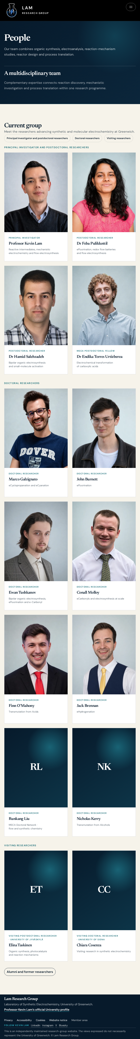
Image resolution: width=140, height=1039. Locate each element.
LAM (27, 8)
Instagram (47, 1025)
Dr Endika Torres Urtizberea (99, 357)
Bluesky (63, 1025)
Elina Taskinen (20, 945)
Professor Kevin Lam (25, 244)
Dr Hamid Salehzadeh (26, 357)
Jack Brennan (87, 706)
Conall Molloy (88, 593)
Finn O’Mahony (21, 706)
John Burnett (87, 479)
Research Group (35, 13)
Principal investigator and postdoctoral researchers (37, 138)
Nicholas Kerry (89, 819)
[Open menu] (131, 7)
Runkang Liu (19, 819)
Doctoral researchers (87, 138)
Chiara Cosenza (89, 945)
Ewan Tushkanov (22, 593)
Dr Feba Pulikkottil (92, 244)
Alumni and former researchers (30, 972)
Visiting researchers (119, 138)
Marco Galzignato (23, 479)
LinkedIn (35, 1025)
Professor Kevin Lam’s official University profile (36, 1010)
